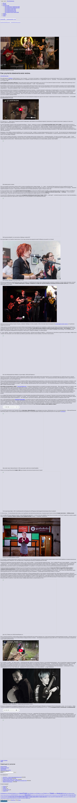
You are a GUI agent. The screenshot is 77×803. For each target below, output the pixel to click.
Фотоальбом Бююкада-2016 (10, 11)
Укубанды (10, 78)
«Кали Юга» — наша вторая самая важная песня (12, 777)
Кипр (40, 793)
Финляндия (60, 793)
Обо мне (4, 3)
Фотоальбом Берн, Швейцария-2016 (12, 7)
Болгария (10, 793)
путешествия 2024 (65, 796)
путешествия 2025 (71, 796)
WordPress (13, 800)
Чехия (67, 793)
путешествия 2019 (59, 796)
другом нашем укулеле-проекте (61, 323)
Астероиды (63, 411)
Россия (45, 793)
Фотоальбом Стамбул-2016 (10, 8)
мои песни (28, 795)
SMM (1, 793)
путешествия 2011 (64, 795)
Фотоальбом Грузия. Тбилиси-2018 (12, 12)
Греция (21, 793)
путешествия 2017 (42, 796)
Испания (35, 793)
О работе (4, 14)
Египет (28, 793)
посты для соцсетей (40, 795)
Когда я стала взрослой (7, 778)
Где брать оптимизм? (4, 767)
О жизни (4, 13)
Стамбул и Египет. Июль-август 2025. (10, 779)
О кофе (4, 15)
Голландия (17, 793)
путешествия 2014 (12, 796)
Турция (52, 793)
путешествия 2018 (50, 796)
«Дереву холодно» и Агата (5, 769)
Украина (55, 793)
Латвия (42, 793)
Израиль (31, 793)
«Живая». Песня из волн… (8, 781)
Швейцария (70, 793)
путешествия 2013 (4, 796)
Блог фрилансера (10, 1)
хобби (1, 761)
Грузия (25, 793)
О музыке (4, 4)
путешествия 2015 (22, 796)
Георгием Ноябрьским (21, 386)
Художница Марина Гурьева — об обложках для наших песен (15, 780)
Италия (37, 793)
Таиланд (48, 793)
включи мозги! (14, 795)
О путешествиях (6, 5)
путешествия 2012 (72, 795)
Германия (14, 793)
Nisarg (19, 800)
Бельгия (7, 793)
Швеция (73, 793)
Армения (3, 793)
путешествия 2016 (33, 796)
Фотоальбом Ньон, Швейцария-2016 (12, 6)
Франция (64, 793)
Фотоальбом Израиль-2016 (10, 10)
